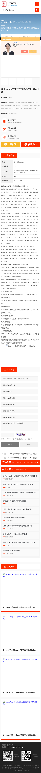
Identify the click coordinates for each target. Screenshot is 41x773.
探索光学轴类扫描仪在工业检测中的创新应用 (18, 484)
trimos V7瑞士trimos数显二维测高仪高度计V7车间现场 (20, 735)
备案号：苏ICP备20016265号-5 (14, 768)
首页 (6, 37)
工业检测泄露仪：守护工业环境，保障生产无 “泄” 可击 (20, 492)
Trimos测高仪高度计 (24, 37)
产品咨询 (12, 144)
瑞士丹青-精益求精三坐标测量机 (14, 517)
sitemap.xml (30, 768)
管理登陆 (26, 770)
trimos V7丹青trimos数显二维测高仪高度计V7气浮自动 (20, 650)
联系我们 (32, 144)
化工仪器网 (18, 770)
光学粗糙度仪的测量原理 (11, 550)
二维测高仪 (37, 37)
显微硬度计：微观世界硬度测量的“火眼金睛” (18, 526)
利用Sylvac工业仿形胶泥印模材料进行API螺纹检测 (20, 476)
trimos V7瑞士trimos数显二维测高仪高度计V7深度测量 (20, 693)
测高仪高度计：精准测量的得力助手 (15, 534)
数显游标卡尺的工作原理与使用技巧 (15, 501)
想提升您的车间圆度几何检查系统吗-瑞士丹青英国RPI (20, 542)
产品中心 (13, 37)
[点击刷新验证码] (21, 434)
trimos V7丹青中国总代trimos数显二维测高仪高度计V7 (20, 607)
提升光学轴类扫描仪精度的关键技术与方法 (17, 509)
